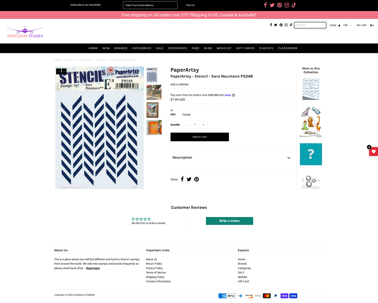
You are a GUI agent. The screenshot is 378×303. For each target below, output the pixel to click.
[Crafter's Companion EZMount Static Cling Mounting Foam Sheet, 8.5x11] (311, 99)
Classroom (287, 48)
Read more (93, 268)
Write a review (229, 221)
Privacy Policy (154, 268)
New (106, 48)
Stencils (70, 60)
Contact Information (158, 281)
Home (93, 48)
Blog (208, 48)
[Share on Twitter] (189, 179)
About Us (151, 259)
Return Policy (154, 263)
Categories (141, 48)
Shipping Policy (155, 277)
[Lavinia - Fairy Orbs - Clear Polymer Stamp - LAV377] (311, 191)
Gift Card (243, 281)
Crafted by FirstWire (84, 295)
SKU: (173, 114)
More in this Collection (311, 70)
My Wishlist (373, 151)
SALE (160, 48)
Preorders (177, 48)
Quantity (175, 124)
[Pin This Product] (196, 179)
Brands (121, 48)
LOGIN (333, 25)
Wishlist (224, 48)
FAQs (196, 48)
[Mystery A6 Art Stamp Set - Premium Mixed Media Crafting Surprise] (311, 164)
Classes (266, 48)
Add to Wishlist (179, 84)
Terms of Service (156, 272)
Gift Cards (245, 48)
